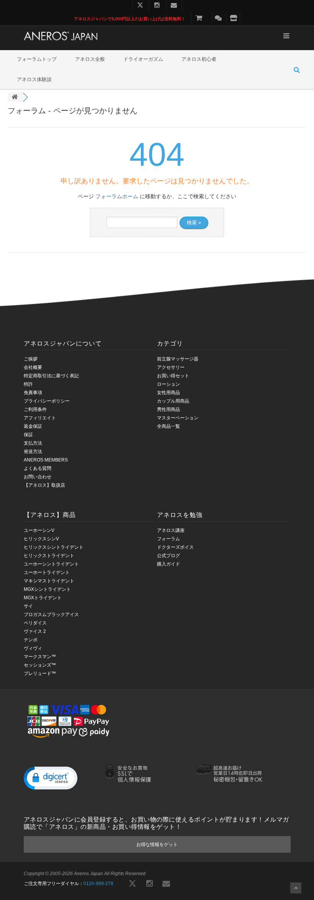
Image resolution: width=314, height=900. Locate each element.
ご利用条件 (35, 409)
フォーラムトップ (37, 59)
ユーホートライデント (47, 572)
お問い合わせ (37, 476)
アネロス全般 (90, 59)
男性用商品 (168, 409)
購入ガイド (168, 564)
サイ (28, 606)
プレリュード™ (40, 673)
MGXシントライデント (47, 589)
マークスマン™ (40, 656)
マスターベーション (177, 418)
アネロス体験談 (34, 79)
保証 (28, 434)
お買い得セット (173, 375)
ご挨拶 (31, 359)
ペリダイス (35, 623)
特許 (28, 384)
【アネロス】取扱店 (44, 485)
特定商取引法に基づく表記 (51, 375)
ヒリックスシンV (41, 538)
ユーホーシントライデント (51, 564)
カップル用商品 (173, 401)
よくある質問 (37, 468)
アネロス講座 (171, 530)
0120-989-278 (98, 883)
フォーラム (168, 538)
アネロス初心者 (199, 59)
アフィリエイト (40, 418)
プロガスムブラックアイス (51, 614)
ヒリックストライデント (49, 555)
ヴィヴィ (33, 648)
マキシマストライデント (49, 581)
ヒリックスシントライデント (53, 547)
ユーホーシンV (39, 530)
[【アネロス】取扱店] (233, 18)
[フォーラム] (14, 97)
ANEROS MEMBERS (46, 460)
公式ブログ (168, 555)
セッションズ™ (40, 665)
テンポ (31, 639)
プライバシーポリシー (47, 401)
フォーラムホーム (116, 196)
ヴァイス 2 (35, 631)
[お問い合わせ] (218, 18)
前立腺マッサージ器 (177, 359)
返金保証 (33, 426)
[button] (50, 778)
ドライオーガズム (143, 59)
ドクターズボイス (175, 547)
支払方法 (33, 443)
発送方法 (33, 451)
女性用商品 (168, 392)
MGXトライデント (43, 597)
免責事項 (33, 392)
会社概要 (33, 367)
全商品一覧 (168, 426)
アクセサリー (171, 367)
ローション (168, 384)
